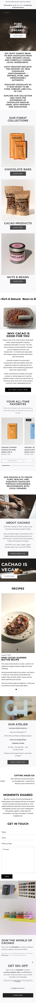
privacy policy (4, 955)
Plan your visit (18, 762)
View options (12, 460)
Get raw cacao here (18, 390)
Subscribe (18, 995)
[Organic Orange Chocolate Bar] (12, 431)
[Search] (28, 6)
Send (7, 876)
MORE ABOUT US (18, 554)
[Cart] (33, 6)
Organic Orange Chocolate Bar (9, 449)
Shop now (18, 36)
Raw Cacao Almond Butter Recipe (13, 658)
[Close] (33, 962)
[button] (16, 689)
